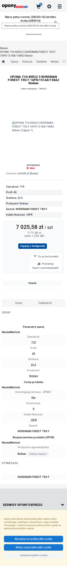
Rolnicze (27, 61)
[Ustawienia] (49, 6)
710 (22, 186)
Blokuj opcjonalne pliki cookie (33, 547)
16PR (29, 214)
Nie (33, 397)
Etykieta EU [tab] (45, 302)
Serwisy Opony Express (22, 505)
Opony (14, 61)
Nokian (55, 61)
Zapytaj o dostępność (32, 246)
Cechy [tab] (18, 302)
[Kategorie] (59, 6)
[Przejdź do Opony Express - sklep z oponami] (3, 62)
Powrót (32, 283)
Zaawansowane (33, 34)
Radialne (41, 61)
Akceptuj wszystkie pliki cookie (33, 539)
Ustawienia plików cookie (33, 555)
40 (14, 192)
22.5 (20, 197)
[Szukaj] (54, 22)
